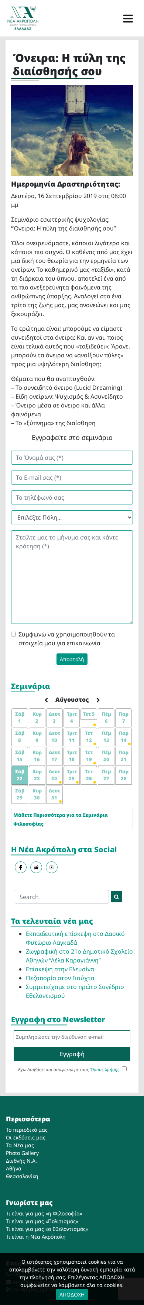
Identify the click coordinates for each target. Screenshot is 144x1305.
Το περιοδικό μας (27, 1129)
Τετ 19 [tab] (89, 756)
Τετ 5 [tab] (89, 714)
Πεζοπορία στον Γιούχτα (60, 978)
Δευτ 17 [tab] (54, 756)
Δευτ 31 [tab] (54, 794)
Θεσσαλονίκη (22, 1176)
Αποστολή (72, 659)
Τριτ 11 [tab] (72, 737)
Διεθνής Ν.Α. (21, 1160)
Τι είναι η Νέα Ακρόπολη (36, 1236)
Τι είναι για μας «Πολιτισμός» (42, 1221)
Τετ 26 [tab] (89, 775)
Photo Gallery (22, 1152)
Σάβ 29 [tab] (19, 794)
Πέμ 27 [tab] (106, 775)
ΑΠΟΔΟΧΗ (72, 1294)
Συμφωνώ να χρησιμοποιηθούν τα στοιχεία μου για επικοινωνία (66, 638)
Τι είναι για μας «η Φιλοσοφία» (44, 1213)
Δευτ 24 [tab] (54, 775)
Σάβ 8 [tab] (19, 737)
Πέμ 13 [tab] (106, 737)
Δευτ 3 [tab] (54, 718)
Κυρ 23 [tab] (37, 775)
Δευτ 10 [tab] (54, 737)
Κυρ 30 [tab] (37, 794)
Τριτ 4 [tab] (72, 718)
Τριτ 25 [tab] (72, 775)
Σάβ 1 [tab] (19, 718)
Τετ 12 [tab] (89, 737)
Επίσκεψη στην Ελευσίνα (60, 969)
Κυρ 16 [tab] (37, 756)
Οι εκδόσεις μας (25, 1137)
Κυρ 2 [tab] (37, 718)
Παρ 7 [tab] (123, 718)
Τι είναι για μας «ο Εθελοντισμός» (47, 1228)
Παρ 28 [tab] (123, 775)
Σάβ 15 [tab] (19, 756)
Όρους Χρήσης (105, 1069)
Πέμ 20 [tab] (106, 756)
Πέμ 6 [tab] (106, 718)
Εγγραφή (72, 1054)
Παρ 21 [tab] (123, 756)
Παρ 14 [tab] (123, 737)
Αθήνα (13, 1168)
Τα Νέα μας (20, 1145)
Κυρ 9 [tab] (37, 737)
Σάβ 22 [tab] (19, 775)
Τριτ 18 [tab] (72, 756)
